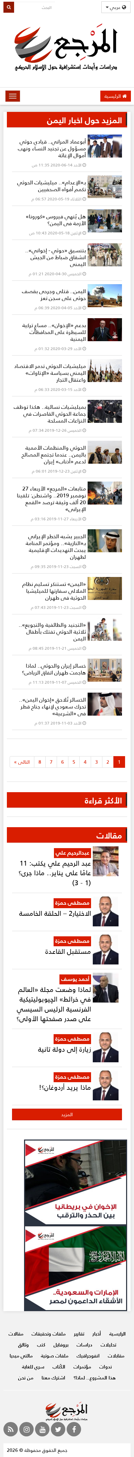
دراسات (84, 1344)
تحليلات (108, 1344)
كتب (41, 1344)
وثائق (23, 1344)
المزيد (67, 1114)
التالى (22, 761)
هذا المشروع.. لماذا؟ (95, 1377)
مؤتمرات (82, 1366)
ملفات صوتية (54, 1355)
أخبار (96, 1333)
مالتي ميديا (21, 1355)
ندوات (105, 1366)
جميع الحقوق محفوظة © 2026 (37, 1450)
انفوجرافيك (88, 1355)
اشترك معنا (53, 1377)
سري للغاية (33, 1366)
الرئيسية (113, 96)
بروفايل (61, 1344)
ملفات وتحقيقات (49, 1333)
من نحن (25, 1377)
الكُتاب (59, 1366)
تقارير (79, 1333)
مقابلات (116, 1355)
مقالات (16, 1333)
